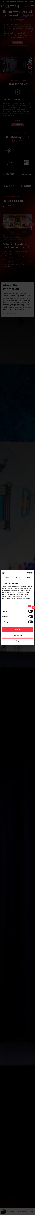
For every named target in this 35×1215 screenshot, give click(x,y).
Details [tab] (17, 577)
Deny (17, 641)
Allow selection (17, 635)
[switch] (30, 611)
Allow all (17, 629)
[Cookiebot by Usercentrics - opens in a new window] (25, 573)
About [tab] (29, 577)
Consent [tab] (6, 577)
